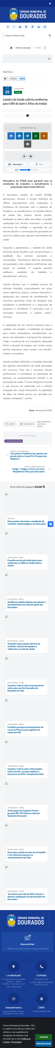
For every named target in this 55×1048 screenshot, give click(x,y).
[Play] (24, 156)
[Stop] (31, 156)
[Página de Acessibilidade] (45, 27)
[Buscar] (50, 35)
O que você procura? (14, 35)
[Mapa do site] (39, 27)
